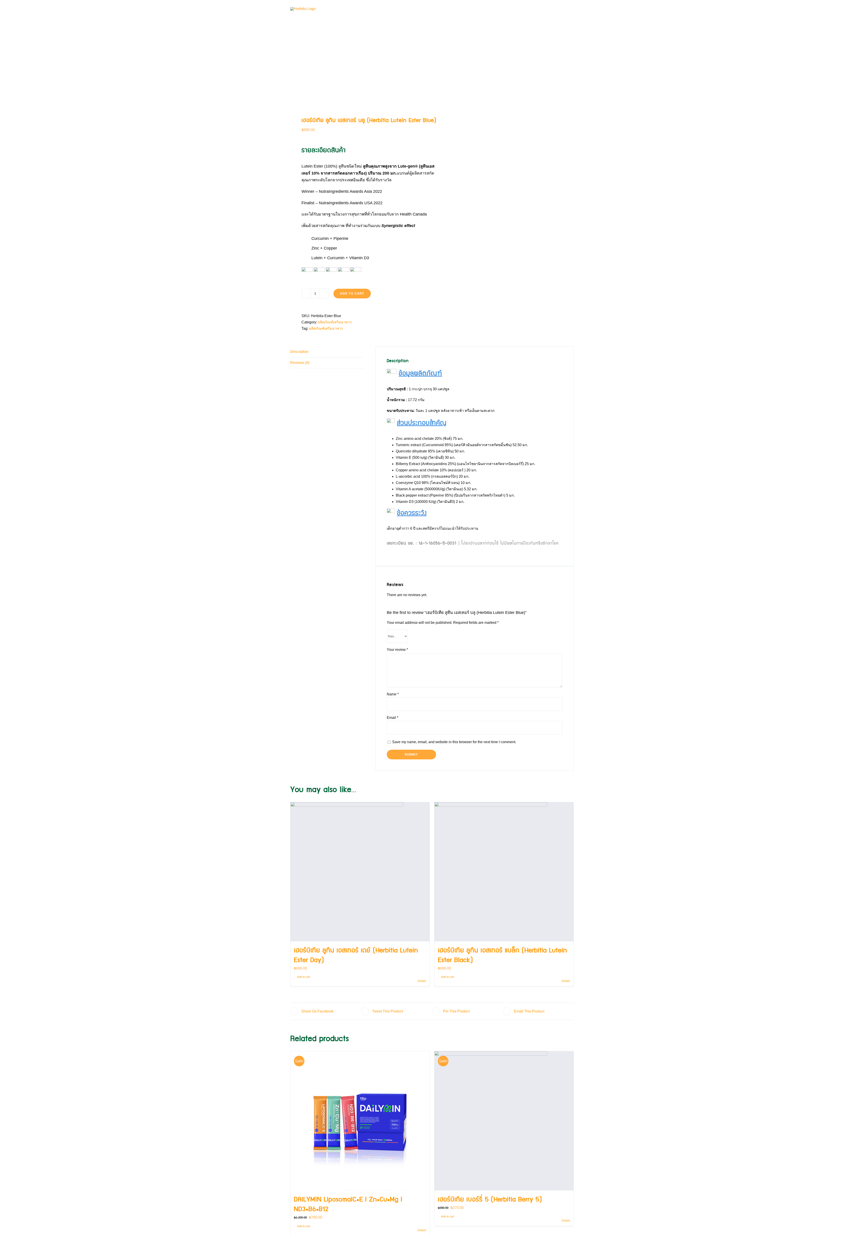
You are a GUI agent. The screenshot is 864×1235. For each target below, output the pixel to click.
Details (422, 981)
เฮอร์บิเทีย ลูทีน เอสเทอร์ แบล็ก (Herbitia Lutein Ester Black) (502, 955)
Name (393, 694)
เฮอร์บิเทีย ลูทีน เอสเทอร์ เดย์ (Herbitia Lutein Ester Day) (356, 955)
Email (392, 718)
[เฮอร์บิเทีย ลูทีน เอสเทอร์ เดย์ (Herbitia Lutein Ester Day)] (360, 871)
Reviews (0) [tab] (299, 363)
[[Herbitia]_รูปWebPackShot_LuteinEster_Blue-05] (358, 92)
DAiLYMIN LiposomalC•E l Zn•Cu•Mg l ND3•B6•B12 (348, 1204)
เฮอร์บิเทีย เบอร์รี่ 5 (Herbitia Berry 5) (490, 1199)
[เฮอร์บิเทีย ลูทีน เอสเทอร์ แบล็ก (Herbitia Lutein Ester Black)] (504, 871)
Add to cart (352, 293)
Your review (397, 650)
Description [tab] (299, 352)
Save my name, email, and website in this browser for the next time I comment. (454, 742)
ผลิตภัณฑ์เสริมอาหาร (335, 322)
